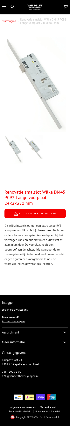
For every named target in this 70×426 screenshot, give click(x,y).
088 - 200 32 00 (11, 371)
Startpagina (9, 21)
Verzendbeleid (48, 407)
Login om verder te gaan (37, 213)
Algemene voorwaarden (23, 407)
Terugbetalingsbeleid (20, 411)
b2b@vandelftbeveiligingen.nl (20, 376)
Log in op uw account (15, 309)
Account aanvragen (13, 321)
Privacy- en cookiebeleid (48, 411)
